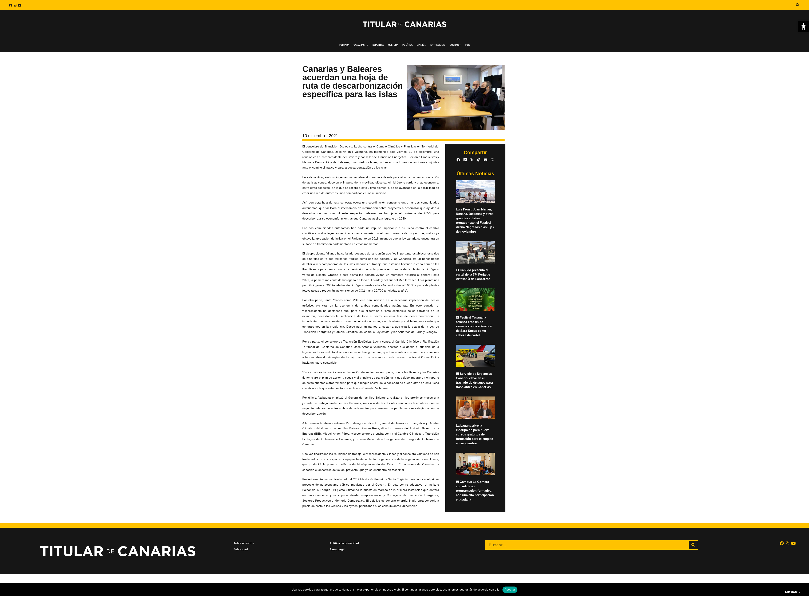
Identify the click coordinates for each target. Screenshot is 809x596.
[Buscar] (693, 545)
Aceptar (510, 589)
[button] (803, 26)
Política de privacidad (344, 543)
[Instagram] (15, 5)
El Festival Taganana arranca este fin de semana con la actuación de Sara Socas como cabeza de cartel (474, 326)
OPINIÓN (421, 45)
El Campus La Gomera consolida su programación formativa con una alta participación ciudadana (475, 490)
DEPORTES (378, 45)
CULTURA (393, 45)
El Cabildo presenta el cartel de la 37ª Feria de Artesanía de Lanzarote (473, 274)
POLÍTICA (407, 45)
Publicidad (240, 549)
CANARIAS (359, 45)
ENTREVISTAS (437, 45)
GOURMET (455, 45)
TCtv (467, 45)
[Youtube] (19, 5)
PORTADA (344, 45)
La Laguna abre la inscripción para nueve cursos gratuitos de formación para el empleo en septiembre (474, 434)
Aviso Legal (337, 549)
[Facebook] (10, 5)
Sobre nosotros (243, 543)
